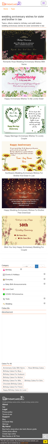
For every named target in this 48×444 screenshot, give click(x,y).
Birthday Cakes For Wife (12, 380)
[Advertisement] (24, 338)
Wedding (8, 303)
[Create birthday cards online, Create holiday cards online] (12, 3)
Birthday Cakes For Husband (13, 374)
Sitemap (5, 424)
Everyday (9, 279)
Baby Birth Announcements (15, 284)
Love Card (9, 289)
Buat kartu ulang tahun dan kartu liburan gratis (19, 429)
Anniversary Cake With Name (14, 368)
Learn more (24, 443)
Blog (4, 419)
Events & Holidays (12, 274)
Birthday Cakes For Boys (12, 371)
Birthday (8, 269)
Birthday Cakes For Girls (34, 380)
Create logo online (9, 434)
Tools (7, 299)
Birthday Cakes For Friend (12, 387)
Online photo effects (9, 431)
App (3, 407)
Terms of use (7, 414)
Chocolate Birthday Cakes (12, 383)
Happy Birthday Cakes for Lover (15, 390)
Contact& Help (7, 421)
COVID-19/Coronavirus (14, 294)
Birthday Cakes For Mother (13, 377)
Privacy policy (7, 412)
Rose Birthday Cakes (36, 368)
